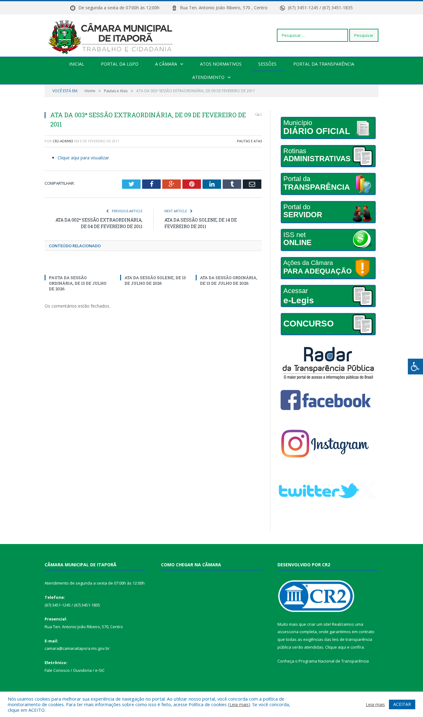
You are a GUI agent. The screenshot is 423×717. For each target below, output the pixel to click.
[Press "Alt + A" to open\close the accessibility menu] (415, 366)
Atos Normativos (221, 64)
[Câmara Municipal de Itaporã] (112, 35)
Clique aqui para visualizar (83, 158)
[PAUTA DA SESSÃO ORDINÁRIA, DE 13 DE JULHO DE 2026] (78, 266)
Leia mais (239, 704)
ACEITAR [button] (402, 704)
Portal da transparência (323, 64)
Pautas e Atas (249, 141)
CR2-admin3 (63, 141)
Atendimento (208, 77)
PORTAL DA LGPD (119, 64)
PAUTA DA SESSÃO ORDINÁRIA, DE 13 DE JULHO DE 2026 (78, 283)
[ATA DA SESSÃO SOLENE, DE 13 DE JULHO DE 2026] (153, 266)
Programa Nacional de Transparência (334, 661)
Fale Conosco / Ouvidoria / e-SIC (75, 670)
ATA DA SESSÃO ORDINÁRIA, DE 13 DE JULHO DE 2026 (228, 280)
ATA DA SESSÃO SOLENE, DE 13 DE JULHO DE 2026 (155, 280)
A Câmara (166, 64)
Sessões (267, 64)
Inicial (76, 64)
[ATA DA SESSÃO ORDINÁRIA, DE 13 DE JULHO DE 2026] (229, 266)
